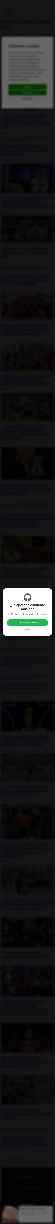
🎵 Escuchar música (27, 622)
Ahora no (27, 629)
